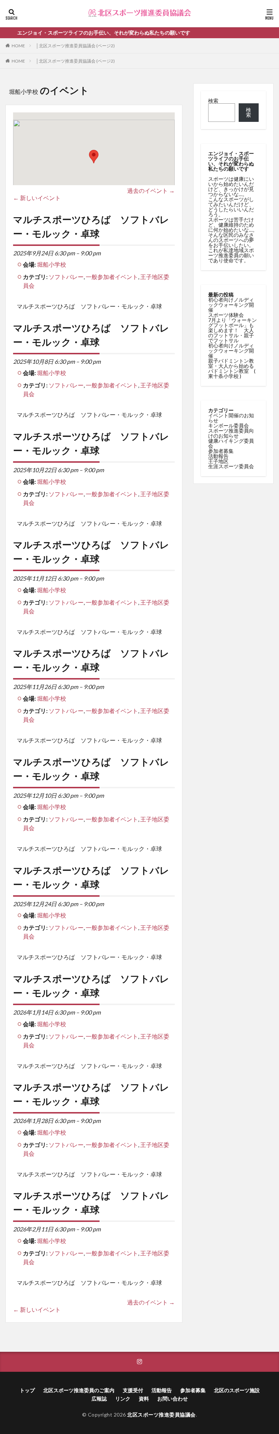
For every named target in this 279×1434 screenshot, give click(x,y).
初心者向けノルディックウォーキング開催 (231, 304)
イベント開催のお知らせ (231, 417)
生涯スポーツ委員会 (231, 466)
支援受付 (133, 1390)
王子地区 (218, 461)
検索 (213, 100)
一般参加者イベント (112, 276)
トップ (27, 1390)
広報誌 (99, 1398)
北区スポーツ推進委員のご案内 (78, 1390)
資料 (144, 1398)
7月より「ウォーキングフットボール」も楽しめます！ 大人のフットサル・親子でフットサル (232, 330)
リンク (122, 1398)
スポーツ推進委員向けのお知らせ (231, 433)
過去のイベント (151, 190)
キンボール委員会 (228, 425)
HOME (18, 45)
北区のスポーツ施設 (237, 1390)
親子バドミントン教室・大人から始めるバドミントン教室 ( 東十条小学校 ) (231, 368)
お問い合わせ (172, 1398)
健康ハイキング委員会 (231, 443)
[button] (93, 156)
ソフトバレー (66, 276)
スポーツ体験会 (226, 315)
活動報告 (218, 456)
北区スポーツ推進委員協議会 (161, 1414)
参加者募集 (221, 451)
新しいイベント (37, 197)
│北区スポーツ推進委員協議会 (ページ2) (75, 45)
